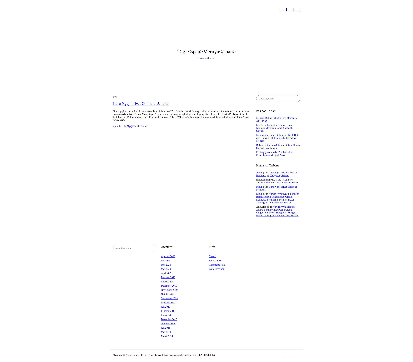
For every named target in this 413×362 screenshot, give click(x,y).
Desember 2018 (169, 319)
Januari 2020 (167, 281)
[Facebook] (284, 355)
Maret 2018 (167, 336)
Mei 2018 (166, 332)
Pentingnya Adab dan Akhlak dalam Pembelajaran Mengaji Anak (274, 153)
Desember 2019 (169, 285)
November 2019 (169, 290)
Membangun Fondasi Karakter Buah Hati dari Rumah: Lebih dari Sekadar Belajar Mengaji (277, 138)
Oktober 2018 (168, 323)
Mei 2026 (166, 264)
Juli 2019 (165, 306)
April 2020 (166, 273)
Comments (217, 264)
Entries (215, 260)
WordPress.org (216, 269)
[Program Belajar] (290, 9)
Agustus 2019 (168, 302)
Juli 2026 (165, 260)
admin (118, 126)
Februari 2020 (168, 277)
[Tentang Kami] (283, 9)
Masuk (212, 256)
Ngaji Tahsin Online (137, 126)
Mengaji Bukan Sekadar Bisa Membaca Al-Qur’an (276, 119)
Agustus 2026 (168, 256)
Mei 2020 (166, 269)
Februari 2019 (168, 311)
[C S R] (296, 9)
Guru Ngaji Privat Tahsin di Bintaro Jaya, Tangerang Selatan (276, 174)
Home (201, 58)
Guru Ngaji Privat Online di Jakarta (141, 103)
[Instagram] (290, 355)
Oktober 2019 (168, 294)
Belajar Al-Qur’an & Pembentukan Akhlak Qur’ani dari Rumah (278, 146)
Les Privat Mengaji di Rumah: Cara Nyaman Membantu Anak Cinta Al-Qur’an (274, 128)
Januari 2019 (167, 315)
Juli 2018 (165, 327)
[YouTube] (297, 355)
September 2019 (169, 298)
